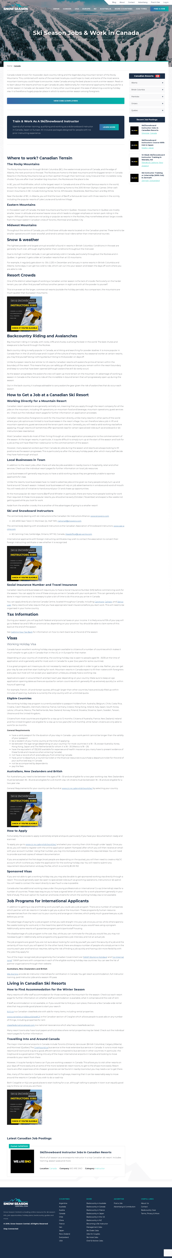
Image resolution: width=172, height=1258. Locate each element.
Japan (56, 9)
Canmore (99, 602)
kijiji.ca (10, 1011)
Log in (165, 2)
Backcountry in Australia (96, 1203)
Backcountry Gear (148, 1210)
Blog (114, 2)
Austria (62, 1210)
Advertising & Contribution (124, 1207)
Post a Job (118, 1203)
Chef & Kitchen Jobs (94, 1241)
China (61, 1220)
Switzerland (64, 1237)
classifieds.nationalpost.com (21, 1025)
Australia (105, 9)
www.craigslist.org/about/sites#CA (23, 1017)
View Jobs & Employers (66, 101)
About (122, 2)
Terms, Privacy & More (150, 1213)
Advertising (142, 2)
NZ (95, 9)
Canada (67, 9)
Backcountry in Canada (95, 1207)
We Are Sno (12, 974)
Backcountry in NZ (94, 1220)
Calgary (108, 602)
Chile (61, 1217)
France (62, 1224)
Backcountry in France (95, 1210)
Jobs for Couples (93, 1234)
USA (77, 9)
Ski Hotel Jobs (92, 1237)
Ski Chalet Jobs (92, 1230)
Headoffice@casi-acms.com (78, 534)
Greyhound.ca (41, 1047)
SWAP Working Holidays (95, 957)
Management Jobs (94, 1227)
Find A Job (159, 9)
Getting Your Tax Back (22, 632)
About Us (145, 1203)
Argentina (63, 1203)
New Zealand (64, 1234)
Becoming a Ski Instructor (97, 1224)
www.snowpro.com (99, 516)
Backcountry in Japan (95, 1213)
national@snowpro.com (69, 521)
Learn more (109, 127)
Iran (60, 1227)
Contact (131, 2)
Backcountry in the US (95, 1217)
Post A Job (155, 2)
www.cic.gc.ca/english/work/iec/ (77, 788)
